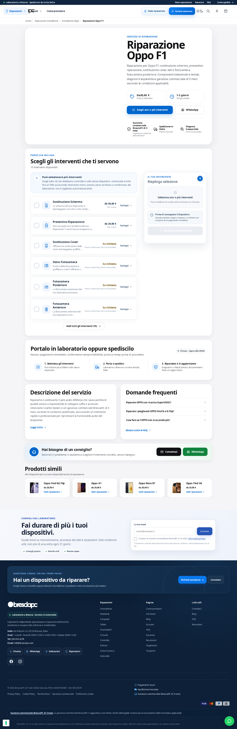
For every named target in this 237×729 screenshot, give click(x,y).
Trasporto (150, 650)
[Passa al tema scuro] (200, 11)
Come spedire (225, 2)
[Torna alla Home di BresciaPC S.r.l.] (22, 605)
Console (104, 635)
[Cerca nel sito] (208, 11)
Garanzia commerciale (63, 693)
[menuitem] (15, 11)
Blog (148, 619)
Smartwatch (105, 629)
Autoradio (104, 656)
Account (150, 624)
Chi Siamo (151, 613)
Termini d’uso (43, 693)
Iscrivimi (204, 531)
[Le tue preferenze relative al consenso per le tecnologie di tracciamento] (6, 723)
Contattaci (171, 451)
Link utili (197, 602)
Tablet (103, 624)
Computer (105, 619)
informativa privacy (196, 538)
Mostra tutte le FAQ (136, 430)
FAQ (209, 2)
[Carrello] (226, 11)
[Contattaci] (229, 721)
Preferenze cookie (85, 693)
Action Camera (107, 650)
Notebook (104, 613)
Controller (104, 640)
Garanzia (199, 2)
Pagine (150, 602)
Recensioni (151, 640)
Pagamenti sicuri (146, 684)
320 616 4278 (17, 639)
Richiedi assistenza (192, 579)
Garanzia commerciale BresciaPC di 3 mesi (159, 693)
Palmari (103, 645)
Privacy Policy (13, 693)
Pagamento (151, 645)
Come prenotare (154, 608)
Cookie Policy (29, 693)
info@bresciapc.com (23, 643)
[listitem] (139, 129)
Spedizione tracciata (148, 689)
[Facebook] (11, 661)
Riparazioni (106, 602)
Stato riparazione (183, 2)
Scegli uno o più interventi (152, 109)
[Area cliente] (217, 11)
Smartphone (106, 608)
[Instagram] (20, 661)
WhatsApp (192, 109)
